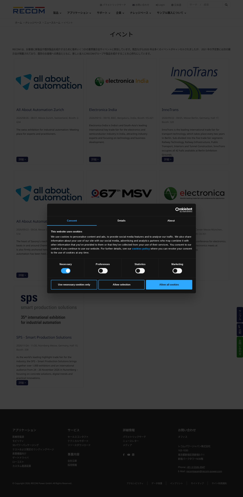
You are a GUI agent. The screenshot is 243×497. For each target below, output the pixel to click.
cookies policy (141, 248)
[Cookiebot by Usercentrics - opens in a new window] (177, 209)
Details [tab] (122, 220)
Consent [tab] (72, 220)
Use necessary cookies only (74, 284)
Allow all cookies (169, 284)
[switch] (103, 271)
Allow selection (121, 284)
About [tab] (171, 220)
